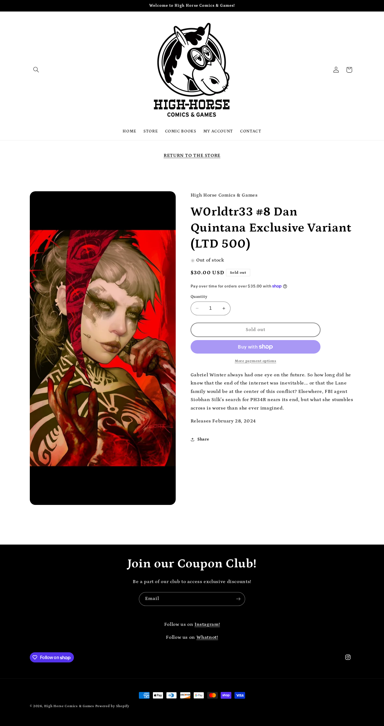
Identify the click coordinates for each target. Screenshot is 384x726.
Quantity (199, 297)
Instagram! (207, 624)
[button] (36, 69)
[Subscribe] (238, 599)
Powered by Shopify (112, 706)
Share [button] (203, 439)
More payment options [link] (255, 361)
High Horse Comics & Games (69, 706)
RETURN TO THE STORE (192, 155)
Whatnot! (207, 637)
